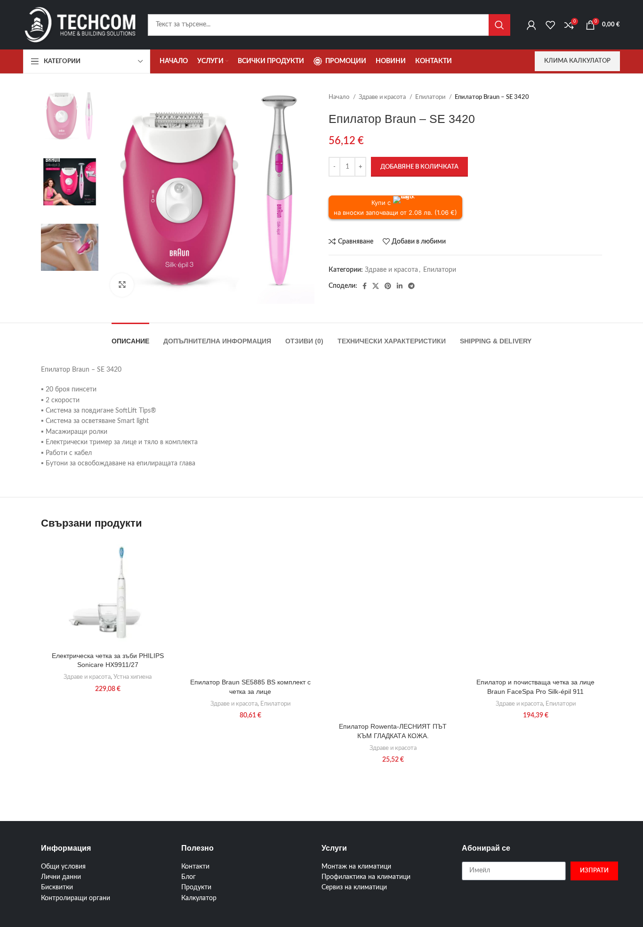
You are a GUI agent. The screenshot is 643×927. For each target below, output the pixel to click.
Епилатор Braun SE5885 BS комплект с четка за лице (250, 686)
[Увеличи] (122, 285)
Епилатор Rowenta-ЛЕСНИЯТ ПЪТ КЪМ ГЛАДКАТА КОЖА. (393, 731)
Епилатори (431, 97)
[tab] (130, 336)
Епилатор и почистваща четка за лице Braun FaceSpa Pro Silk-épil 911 (535, 686)
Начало (340, 97)
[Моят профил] (531, 25)
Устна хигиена (132, 677)
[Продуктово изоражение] (107, 593)
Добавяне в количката (419, 167)
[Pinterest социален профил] (388, 286)
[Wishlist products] (550, 25)
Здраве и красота (383, 97)
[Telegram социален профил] (411, 286)
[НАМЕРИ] (499, 25)
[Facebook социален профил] (365, 286)
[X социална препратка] (376, 286)
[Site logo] (80, 24)
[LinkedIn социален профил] (399, 286)
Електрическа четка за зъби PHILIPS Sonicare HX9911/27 (108, 660)
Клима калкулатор (577, 61)
